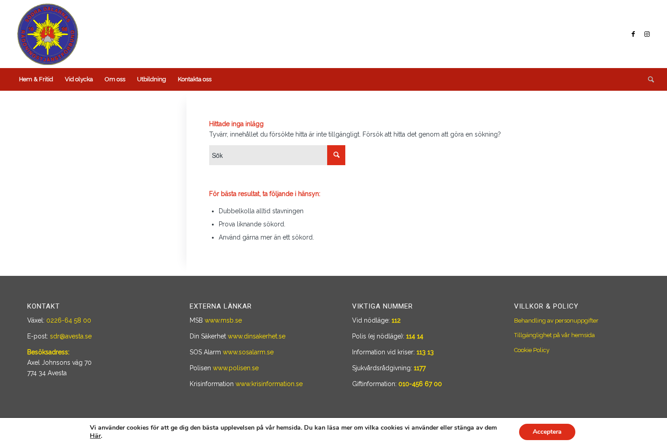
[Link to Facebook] (633, 34)
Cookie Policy (531, 350)
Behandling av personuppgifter (556, 320)
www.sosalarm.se (248, 352)
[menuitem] (36, 79)
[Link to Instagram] (647, 34)
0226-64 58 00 (68, 320)
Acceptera (547, 431)
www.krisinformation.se (269, 383)
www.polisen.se (236, 368)
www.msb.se (223, 320)
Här (95, 436)
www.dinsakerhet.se (256, 336)
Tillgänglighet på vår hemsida (554, 335)
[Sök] (648, 79)
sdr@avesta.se (71, 336)
